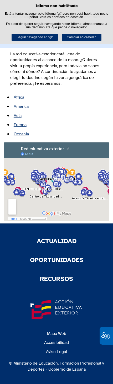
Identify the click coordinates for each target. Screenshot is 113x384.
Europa (20, 125)
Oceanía (21, 134)
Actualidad (56, 241)
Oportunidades (56, 260)
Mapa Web (56, 334)
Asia (18, 116)
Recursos (56, 279)
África (19, 97)
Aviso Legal (56, 352)
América (21, 106)
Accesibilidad (56, 342)
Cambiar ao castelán (81, 37)
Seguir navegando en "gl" (35, 37)
